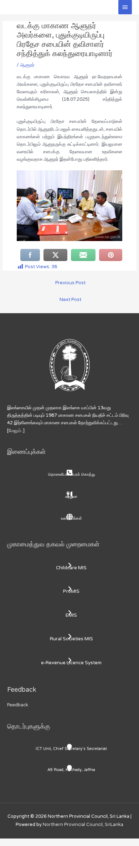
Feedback (17, 705)
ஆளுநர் (27, 65)
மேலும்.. (16, 431)
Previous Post (70, 283)
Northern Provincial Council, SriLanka (83, 824)
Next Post (70, 299)
